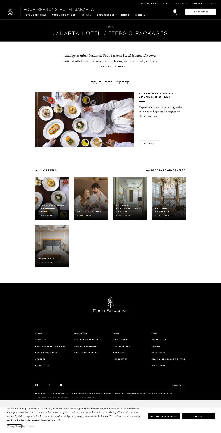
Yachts (156, 346)
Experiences (106, 15)
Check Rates (200, 12)
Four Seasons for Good (50, 346)
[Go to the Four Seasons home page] (10, 11)
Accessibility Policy (136, 393)
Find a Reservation (86, 346)
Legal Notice (41, 393)
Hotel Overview (35, 15)
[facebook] (36, 385)
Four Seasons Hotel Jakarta (59, 9)
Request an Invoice (86, 340)
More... (140, 15)
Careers (40, 359)
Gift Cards (159, 365)
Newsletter (120, 359)
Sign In (183, 3)
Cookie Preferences (76, 393)
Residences (159, 353)
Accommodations (64, 15)
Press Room (120, 340)
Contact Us (42, 365)
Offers (86, 14)
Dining (125, 15)
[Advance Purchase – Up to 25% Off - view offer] (130, 198)
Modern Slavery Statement (161, 393)
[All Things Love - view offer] (91, 198)
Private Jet (159, 340)
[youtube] (61, 385)
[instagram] (49, 385)
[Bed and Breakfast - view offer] (169, 198)
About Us (41, 340)
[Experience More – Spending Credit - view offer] (52, 198)
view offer (46, 215)
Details (149, 144)
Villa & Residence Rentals (168, 359)
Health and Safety (47, 353)
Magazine (119, 353)
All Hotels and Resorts (155, 3)
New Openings (121, 346)
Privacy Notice (57, 393)
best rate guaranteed (168, 170)
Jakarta (110, 26)
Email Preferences (86, 353)
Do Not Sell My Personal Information (106, 393)
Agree (199, 416)
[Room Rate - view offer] (52, 246)
